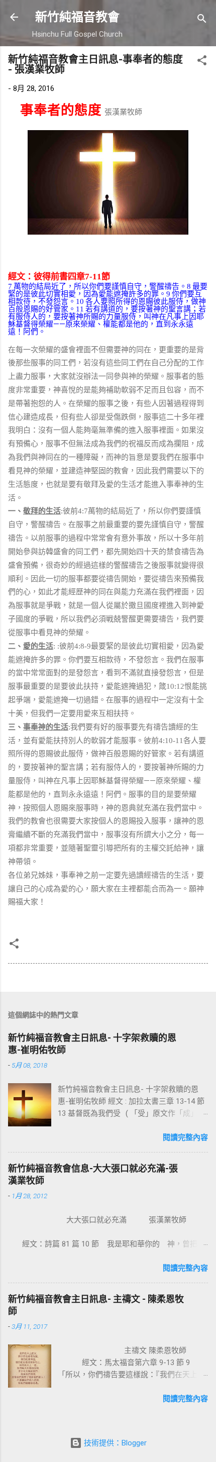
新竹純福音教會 (77, 17)
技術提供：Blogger (114, 1442)
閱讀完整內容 (185, 1137)
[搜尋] (202, 20)
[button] (202, 62)
